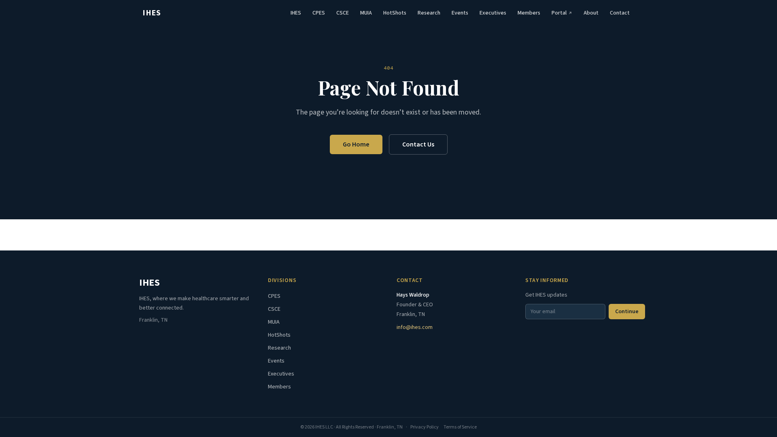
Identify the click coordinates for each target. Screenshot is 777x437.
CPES (318, 13)
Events (460, 13)
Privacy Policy (424, 427)
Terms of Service (460, 427)
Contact (620, 13)
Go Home (356, 144)
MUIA (366, 13)
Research (429, 13)
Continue (627, 312)
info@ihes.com (415, 327)
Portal (559, 13)
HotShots (394, 13)
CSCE (342, 13)
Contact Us (418, 144)
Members (529, 13)
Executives (493, 13)
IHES (151, 13)
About (591, 13)
